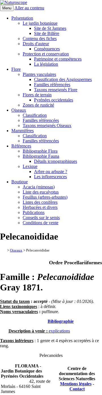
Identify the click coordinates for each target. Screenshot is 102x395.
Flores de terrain (37, 94)
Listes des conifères (40, 202)
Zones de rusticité (38, 105)
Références (21, 146)
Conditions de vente (40, 222)
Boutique (19, 181)
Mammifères (22, 130)
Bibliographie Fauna (41, 156)
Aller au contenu (29, 7)
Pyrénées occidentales (53, 99)
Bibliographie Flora (40, 151)
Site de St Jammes (50, 28)
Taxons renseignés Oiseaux (47, 125)
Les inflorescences (50, 176)
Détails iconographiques (55, 161)
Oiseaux (18, 110)
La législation (46, 64)
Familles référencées (52, 84)
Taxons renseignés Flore (55, 89)
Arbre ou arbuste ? (50, 171)
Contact (77, 388)
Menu (6, 8)
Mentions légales (76, 383)
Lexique (30, 166)
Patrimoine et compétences (58, 59)
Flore (16, 69)
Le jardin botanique (40, 23)
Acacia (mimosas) (39, 186)
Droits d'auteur (36, 43)
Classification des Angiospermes (63, 79)
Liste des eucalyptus (41, 192)
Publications (33, 212)
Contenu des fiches (40, 38)
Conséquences (47, 48)
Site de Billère (46, 33)
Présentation (22, 18)
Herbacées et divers (40, 207)
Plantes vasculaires (39, 74)
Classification (35, 115)
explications (59, 331)
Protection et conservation (46, 53)
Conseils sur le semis (41, 217)
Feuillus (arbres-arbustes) (45, 197)
